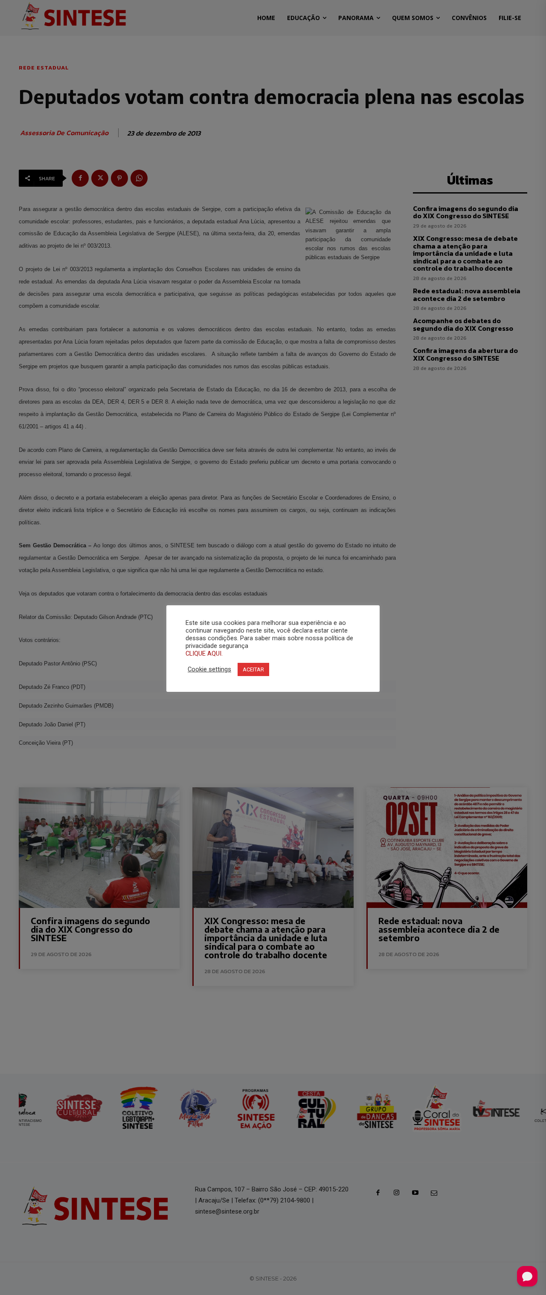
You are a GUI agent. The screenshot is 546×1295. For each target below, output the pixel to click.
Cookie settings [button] (209, 669)
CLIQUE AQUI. (204, 653)
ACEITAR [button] (253, 669)
